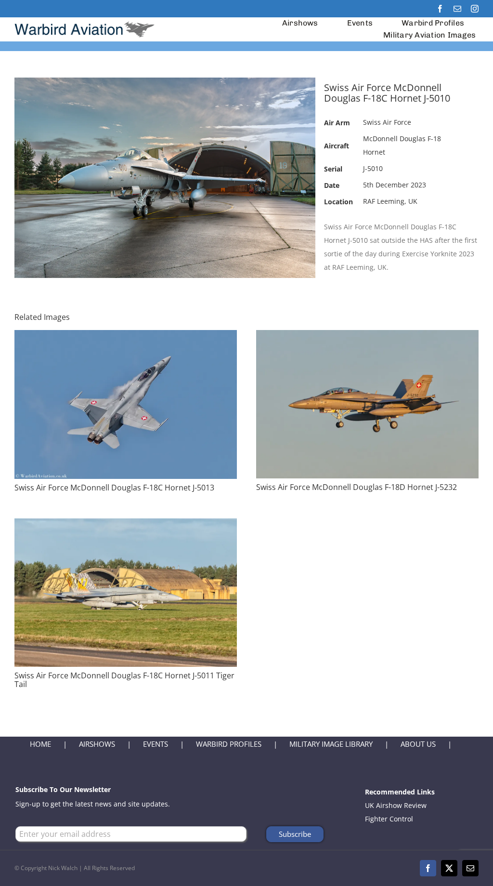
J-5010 (373, 168)
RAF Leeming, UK (390, 201)
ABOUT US (418, 744)
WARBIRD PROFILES (228, 744)
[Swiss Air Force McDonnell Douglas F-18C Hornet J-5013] (125, 336)
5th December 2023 (394, 184)
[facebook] (440, 9)
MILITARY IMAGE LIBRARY (331, 744)
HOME (40, 744)
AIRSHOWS (97, 744)
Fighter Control (389, 818)
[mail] (457, 9)
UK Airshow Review (396, 805)
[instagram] (475, 9)
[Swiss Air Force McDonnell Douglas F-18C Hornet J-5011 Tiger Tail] (125, 524)
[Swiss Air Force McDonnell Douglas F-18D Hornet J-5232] (367, 336)
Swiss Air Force (387, 122)
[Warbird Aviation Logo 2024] (85, 20)
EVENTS (155, 744)
